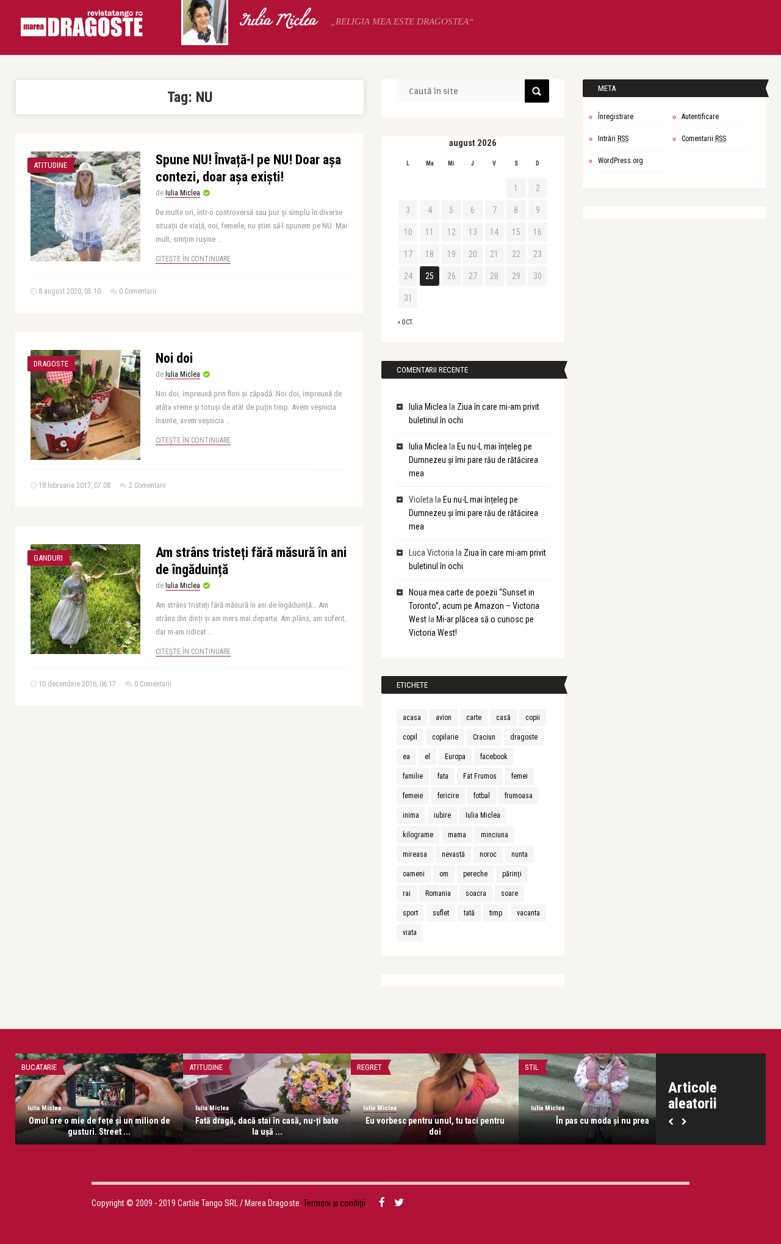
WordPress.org (620, 160)
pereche (475, 874)
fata (442, 776)
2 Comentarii (147, 485)
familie (413, 776)
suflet (441, 913)
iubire (442, 815)
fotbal (481, 795)
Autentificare (700, 116)
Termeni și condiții (334, 1203)
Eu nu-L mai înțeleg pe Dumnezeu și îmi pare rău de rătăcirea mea (473, 460)
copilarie (445, 737)
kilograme (418, 835)
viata (410, 932)
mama (457, 835)
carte (473, 717)
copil (410, 737)
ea (406, 756)
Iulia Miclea (277, 21)
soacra (476, 893)
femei (519, 776)
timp (495, 913)
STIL (532, 1067)
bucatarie (39, 1067)
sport (410, 913)
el (427, 756)
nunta (519, 854)
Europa (455, 756)
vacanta (528, 913)
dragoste (524, 737)
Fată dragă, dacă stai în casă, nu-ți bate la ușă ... (267, 1126)
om (443, 874)
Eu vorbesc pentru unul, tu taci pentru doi (435, 1126)
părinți (512, 874)
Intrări (613, 138)
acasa (412, 717)
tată (469, 913)
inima (411, 815)
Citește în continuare (193, 259)
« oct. (406, 322)
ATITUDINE (50, 165)
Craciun (484, 737)
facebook (494, 756)
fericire (448, 795)
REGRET (369, 1067)
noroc (488, 854)
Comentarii (704, 138)
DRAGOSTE (51, 363)
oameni (414, 874)
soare (509, 893)
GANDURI (48, 557)
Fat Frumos (480, 776)
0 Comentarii (137, 291)
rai (407, 893)
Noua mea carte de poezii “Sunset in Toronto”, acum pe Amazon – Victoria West (474, 605)
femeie (413, 795)
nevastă (453, 854)
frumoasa (519, 795)
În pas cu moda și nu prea (602, 1121)
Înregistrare (615, 116)
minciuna (494, 835)
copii (532, 717)
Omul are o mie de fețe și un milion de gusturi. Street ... (99, 1126)
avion (444, 717)
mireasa (415, 854)
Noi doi (174, 358)
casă (503, 717)
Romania (438, 893)
